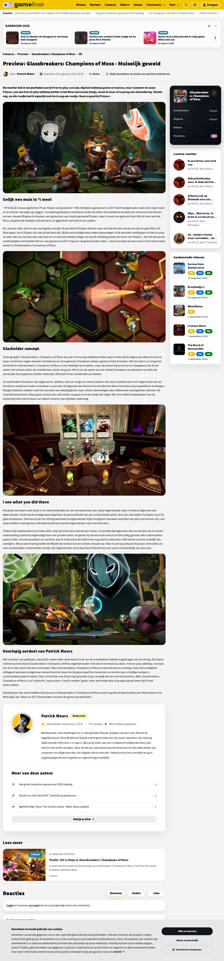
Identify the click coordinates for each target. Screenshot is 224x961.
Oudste (136, 893)
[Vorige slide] (9, 450)
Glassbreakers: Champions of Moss (53, 54)
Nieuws (81, 5)
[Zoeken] (186, 4)
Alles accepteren (187, 931)
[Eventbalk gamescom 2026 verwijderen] (216, 26)
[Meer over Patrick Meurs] (22, 723)
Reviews (95, 5)
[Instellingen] (194, 4)
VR (80, 54)
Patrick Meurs (26, 74)
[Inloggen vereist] (213, 92)
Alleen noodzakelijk (187, 940)
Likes (156, 893)
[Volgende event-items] (215, 37)
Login (10, 905)
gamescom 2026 (17, 26)
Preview (23, 54)
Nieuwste (116, 893)
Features (110, 5)
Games (138, 5)
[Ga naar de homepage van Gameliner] (23, 5)
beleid (117, 952)
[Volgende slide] (160, 450)
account (34, 905)
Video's (124, 5)
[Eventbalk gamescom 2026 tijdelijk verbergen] (209, 26)
